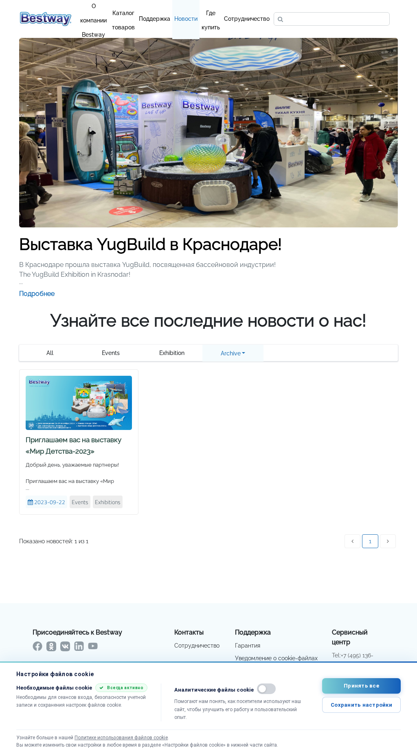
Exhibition (171, 353)
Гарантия (247, 645)
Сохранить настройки (361, 705)
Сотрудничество (247, 18)
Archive (231, 353)
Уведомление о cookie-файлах (276, 658)
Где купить (211, 15)
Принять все (361, 686)
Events (111, 353)
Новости (186, 18)
